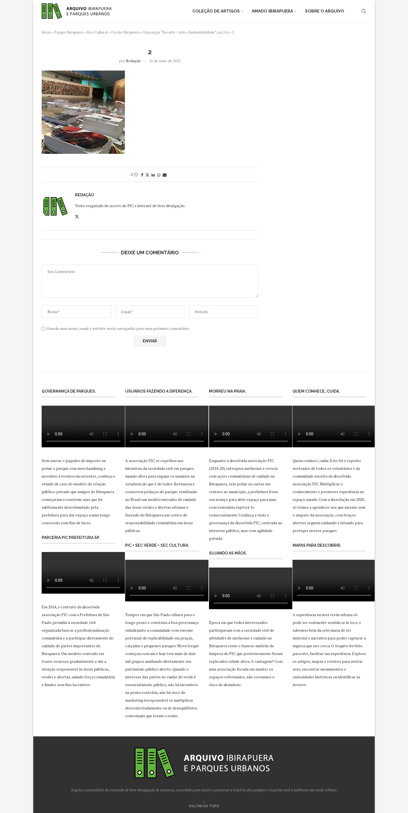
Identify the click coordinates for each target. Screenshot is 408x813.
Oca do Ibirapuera (125, 32)
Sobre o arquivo (324, 11)
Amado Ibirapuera (272, 11)
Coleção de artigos (216, 11)
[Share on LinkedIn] (153, 174)
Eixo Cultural (97, 32)
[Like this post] (136, 174)
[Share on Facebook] (142, 174)
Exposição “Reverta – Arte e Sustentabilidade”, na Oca (186, 32)
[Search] (363, 11)
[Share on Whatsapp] (158, 174)
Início (46, 32)
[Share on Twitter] (147, 174)
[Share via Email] (165, 174)
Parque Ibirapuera (68, 32)
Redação (133, 60)
